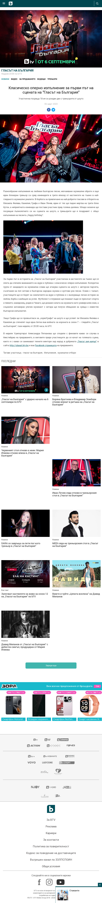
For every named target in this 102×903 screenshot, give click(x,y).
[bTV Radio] (51, 787)
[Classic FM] (45, 795)
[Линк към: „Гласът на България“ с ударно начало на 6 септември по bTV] (25, 390)
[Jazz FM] (66, 787)
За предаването (27, 79)
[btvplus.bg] (31, 756)
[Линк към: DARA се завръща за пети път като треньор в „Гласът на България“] (25, 533)
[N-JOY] (35, 787)
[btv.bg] (35, 739)
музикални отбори (67, 352)
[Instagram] (49, 881)
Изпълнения (50, 352)
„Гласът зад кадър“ (87, 341)
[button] (95, 145)
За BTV (51, 819)
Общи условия (51, 866)
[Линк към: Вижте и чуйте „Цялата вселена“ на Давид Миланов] (76, 584)
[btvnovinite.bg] (50, 756)
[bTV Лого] (51, 809)
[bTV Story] (53, 745)
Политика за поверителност (51, 846)
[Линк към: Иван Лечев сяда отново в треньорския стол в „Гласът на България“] (76, 483)
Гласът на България (17, 70)
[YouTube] (61, 881)
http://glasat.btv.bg (19, 345)
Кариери (51, 833)
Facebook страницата (46, 345)
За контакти (51, 839)
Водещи (41, 79)
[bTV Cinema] (63, 739)
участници (16, 352)
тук (97, 686)
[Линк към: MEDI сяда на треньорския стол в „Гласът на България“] (76, 533)
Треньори (52, 79)
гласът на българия (32, 352)
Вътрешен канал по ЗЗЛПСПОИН (51, 859)
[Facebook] (39, 881)
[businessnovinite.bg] (70, 756)
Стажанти (74, 890)
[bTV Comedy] (47, 739)
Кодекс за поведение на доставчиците (51, 853)
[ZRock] (58, 795)
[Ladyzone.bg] (47, 762)
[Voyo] (31, 762)
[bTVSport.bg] (67, 762)
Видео (14, 79)
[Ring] (70, 746)
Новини (5, 79)
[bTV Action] (33, 745)
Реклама (51, 826)
